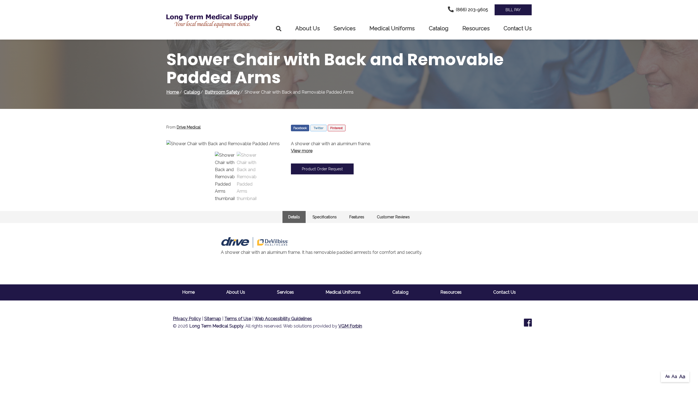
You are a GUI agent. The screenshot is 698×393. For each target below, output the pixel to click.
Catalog (439, 28)
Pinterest (336, 128)
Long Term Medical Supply (216, 326)
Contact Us (518, 28)
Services (345, 28)
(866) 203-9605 (472, 9)
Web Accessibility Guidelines (283, 318)
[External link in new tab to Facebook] (528, 322)
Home (172, 92)
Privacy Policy (187, 318)
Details (294, 217)
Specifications (324, 217)
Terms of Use (237, 318)
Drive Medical (189, 127)
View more (301, 150)
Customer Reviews (393, 217)
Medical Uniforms (392, 28)
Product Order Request (322, 169)
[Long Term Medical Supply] (215, 21)
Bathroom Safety (222, 92)
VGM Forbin (350, 326)
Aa (667, 376)
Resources (476, 28)
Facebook (300, 128)
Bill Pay (513, 10)
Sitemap (212, 318)
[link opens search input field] (278, 29)
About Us (307, 28)
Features (356, 217)
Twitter (318, 128)
